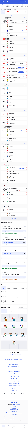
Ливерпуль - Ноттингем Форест (14, 354)
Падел (16, 395)
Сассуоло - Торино (14, 369)
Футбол (4, 393)
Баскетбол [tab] (15, 288)
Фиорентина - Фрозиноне (13, 366)
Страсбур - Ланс (13, 390)
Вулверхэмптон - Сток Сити (14, 385)
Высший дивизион (9, 109)
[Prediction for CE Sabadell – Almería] (14, 276)
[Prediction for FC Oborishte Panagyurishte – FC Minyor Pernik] (14, 264)
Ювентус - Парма (14, 378)
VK (14, 404)
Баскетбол (13, 393)
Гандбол (12, 395)
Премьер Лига (8, 185)
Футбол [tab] (8, 288)
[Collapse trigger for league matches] (26, 18)
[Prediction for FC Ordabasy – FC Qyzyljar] (14, 230)
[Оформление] (26, 2)
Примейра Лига (8, 126)
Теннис (8, 393)
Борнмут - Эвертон (14, 373)
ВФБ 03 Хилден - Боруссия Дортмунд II (13, 380)
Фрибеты (14, 408)
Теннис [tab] (22, 288)
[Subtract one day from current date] (26, 15)
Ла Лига (7, 38)
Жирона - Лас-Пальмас (14, 361)
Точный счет (17, 398)
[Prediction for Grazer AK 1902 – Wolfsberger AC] (14, 241)
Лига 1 (6, 84)
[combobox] (22, 2)
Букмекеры (14, 411)
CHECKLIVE (4, 2)
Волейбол (23, 393)
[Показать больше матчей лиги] (24, 18)
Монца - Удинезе (13, 388)
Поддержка (14, 414)
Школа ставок (14, 409)
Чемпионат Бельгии (9, 164)
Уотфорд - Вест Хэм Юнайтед (13, 371)
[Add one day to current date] (1, 15)
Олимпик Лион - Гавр (13, 364)
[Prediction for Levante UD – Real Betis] (14, 252)
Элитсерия (7, 206)
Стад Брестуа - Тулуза (14, 376)
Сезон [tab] (15, 311)
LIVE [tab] (7, 11)
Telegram (17, 404)
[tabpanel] (14, 118)
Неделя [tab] (4, 311)
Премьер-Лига (8, 17)
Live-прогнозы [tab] (14, 11)
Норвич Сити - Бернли (14, 383)
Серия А (7, 143)
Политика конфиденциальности (14, 413)
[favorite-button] (2, 18)
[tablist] (12, 12)
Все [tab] (3, 11)
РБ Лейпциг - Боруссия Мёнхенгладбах (13, 359)
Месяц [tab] (10, 311)
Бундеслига (7, 54)
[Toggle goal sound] (25, 12)
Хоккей (18, 393)
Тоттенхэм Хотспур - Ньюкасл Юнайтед (13, 357)
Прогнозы (10, 398)
